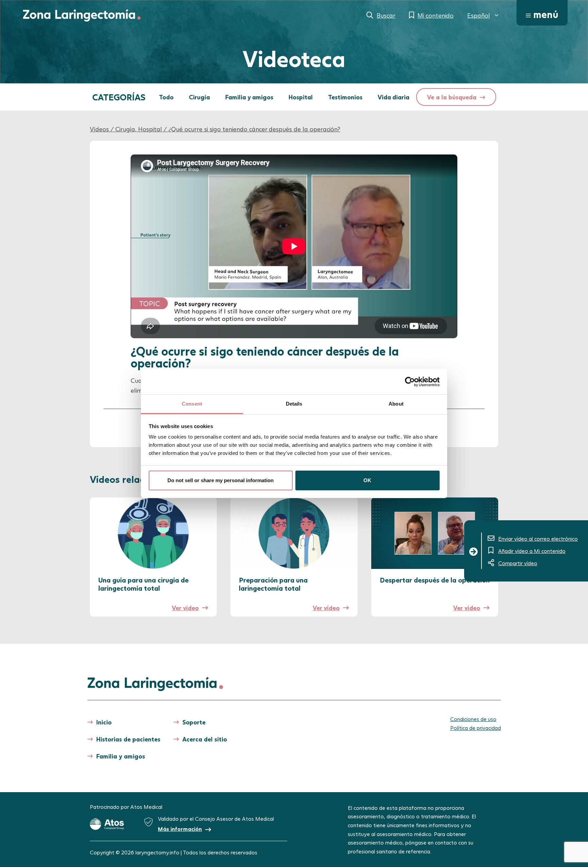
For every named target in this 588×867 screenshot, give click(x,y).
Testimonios (345, 97)
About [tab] (396, 404)
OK (367, 480)
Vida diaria (393, 97)
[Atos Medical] (107, 824)
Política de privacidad (475, 727)
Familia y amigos (249, 97)
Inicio (104, 722)
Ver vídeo (185, 607)
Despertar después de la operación (435, 580)
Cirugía (199, 97)
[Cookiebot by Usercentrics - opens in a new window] (410, 382)
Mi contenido (436, 15)
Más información (180, 828)
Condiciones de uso (473, 719)
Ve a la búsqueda (451, 97)
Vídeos (99, 129)
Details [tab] (294, 404)
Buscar (386, 15)
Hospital (301, 97)
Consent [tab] (192, 404)
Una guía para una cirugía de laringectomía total (143, 584)
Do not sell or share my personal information (220, 480)
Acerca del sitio (204, 739)
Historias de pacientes (128, 739)
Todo (166, 97)
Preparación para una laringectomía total (273, 584)
